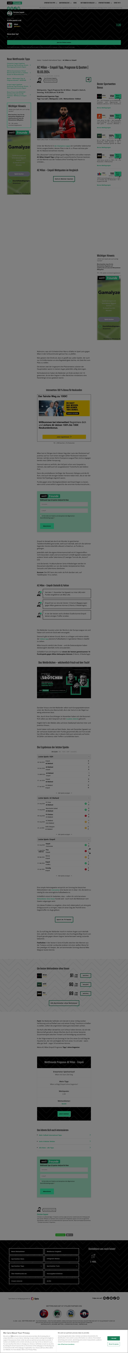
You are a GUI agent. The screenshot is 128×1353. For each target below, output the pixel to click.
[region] (64, 1341)
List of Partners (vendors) (66, 1344)
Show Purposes (114, 1344)
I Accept (113, 1338)
